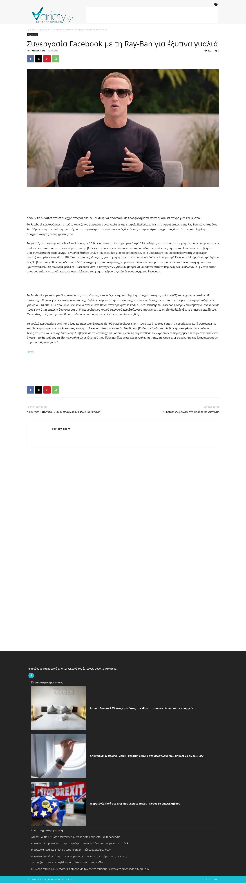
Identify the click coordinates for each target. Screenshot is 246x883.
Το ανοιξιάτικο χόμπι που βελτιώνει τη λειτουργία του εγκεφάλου (67, 862)
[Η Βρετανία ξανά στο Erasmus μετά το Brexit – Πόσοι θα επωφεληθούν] (58, 804)
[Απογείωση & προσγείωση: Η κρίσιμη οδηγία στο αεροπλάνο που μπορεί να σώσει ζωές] (58, 756)
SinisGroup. (66, 879)
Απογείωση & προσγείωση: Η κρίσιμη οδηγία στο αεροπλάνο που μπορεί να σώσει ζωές (146, 756)
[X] (38, 58)
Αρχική (30, 29)
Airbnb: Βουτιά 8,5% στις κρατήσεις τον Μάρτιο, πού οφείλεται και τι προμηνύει (142, 708)
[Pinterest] (47, 58)
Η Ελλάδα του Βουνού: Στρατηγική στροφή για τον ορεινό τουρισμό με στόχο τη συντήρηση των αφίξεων (90, 869)
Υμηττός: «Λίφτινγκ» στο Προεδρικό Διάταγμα (191, 412)
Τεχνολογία (43, 29)
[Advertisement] (152, 15)
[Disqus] (123, 504)
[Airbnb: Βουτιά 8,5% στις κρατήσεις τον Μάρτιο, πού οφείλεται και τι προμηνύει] (58, 708)
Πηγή (30, 351)
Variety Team (38, 50)
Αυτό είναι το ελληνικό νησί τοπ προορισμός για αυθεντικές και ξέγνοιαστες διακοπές (79, 856)
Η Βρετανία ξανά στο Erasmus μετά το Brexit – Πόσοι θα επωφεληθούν (135, 803)
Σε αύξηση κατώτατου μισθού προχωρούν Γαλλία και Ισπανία (63, 412)
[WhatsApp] (55, 58)
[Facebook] (216, 4)
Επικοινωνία (211, 879)
